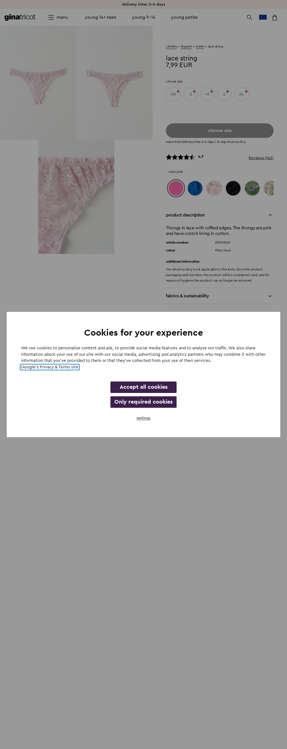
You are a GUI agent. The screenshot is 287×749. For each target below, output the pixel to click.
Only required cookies (143, 402)
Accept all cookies (144, 387)
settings (143, 418)
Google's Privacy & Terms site (49, 367)
